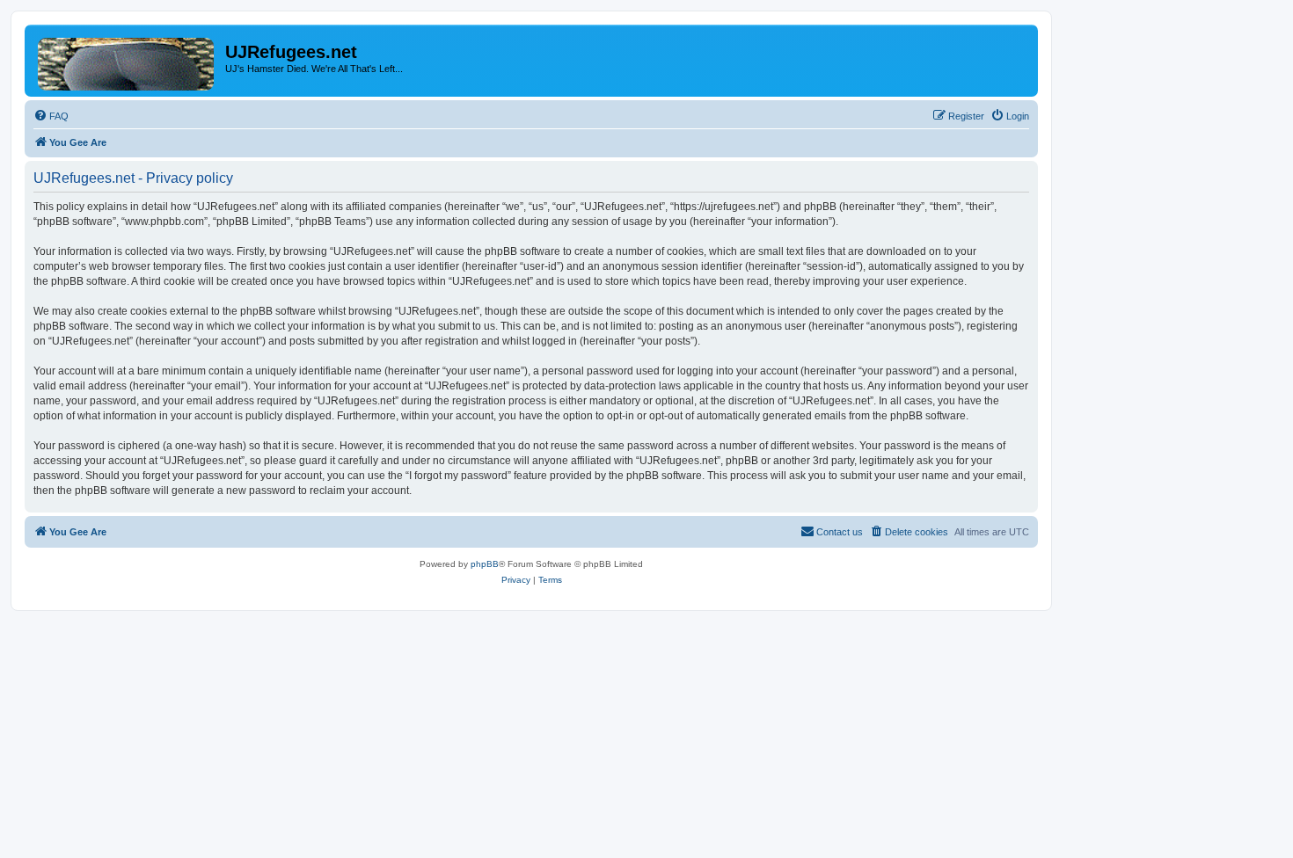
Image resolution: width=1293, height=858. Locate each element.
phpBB (485, 564)
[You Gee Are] (127, 60)
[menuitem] (51, 116)
